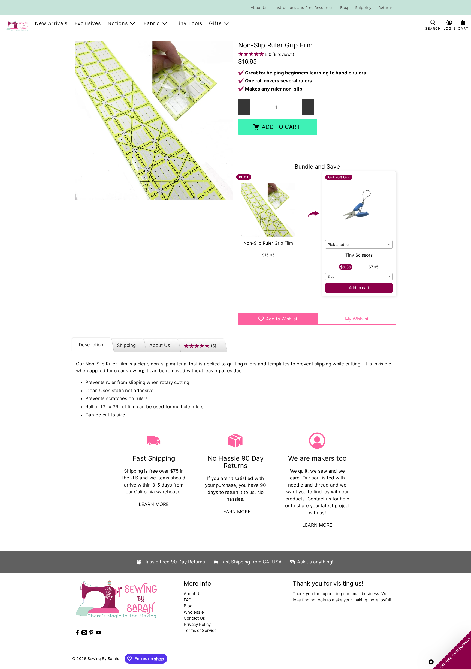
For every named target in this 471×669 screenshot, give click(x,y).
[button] (452, 650)
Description (91, 344)
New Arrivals (51, 23)
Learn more (154, 504)
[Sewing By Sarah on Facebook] (77, 634)
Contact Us (194, 618)
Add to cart (359, 287)
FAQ (187, 599)
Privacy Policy (197, 624)
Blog (344, 7)
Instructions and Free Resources (303, 7)
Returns (385, 7)
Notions (118, 23)
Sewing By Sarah (102, 658)
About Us (259, 7)
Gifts (215, 23)
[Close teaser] (431, 662)
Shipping (363, 7)
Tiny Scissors (359, 255)
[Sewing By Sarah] (17, 25)
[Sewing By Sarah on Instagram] (84, 634)
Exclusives (87, 23)
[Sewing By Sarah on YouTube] (98, 634)
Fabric (152, 23)
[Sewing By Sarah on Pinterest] (91, 634)
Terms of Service (200, 630)
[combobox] (359, 244)
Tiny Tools (189, 23)
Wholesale (194, 612)
